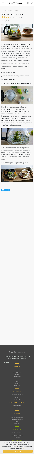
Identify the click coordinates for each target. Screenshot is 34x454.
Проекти (17, 383)
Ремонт (17, 408)
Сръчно (17, 421)
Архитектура (17, 405)
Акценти (17, 381)
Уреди (17, 397)
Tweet (7, 190)
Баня (17, 379)
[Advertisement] (17, 265)
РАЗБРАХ (18, 451)
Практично (17, 414)
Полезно (17, 437)
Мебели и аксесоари (17, 394)
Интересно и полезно (17, 417)
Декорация (17, 385)
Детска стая (17, 376)
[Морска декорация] (17, 95)
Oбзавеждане (17, 391)
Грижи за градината (17, 435)
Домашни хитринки (17, 419)
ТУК (23, 448)
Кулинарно (17, 423)
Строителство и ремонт (17, 402)
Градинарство (17, 429)
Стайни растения (17, 433)
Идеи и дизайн (17, 440)
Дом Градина (15, 3)
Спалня (17, 370)
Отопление (17, 399)
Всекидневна (17, 372)
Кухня (17, 374)
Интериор (17, 366)
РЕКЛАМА (6, 362)
